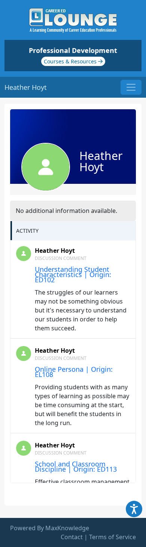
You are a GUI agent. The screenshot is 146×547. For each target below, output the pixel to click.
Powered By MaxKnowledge (49, 528)
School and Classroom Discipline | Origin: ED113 (76, 466)
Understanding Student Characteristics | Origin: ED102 (73, 274)
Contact (72, 537)
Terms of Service (112, 537)
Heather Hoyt (55, 250)
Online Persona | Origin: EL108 (74, 372)
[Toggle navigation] (131, 87)
